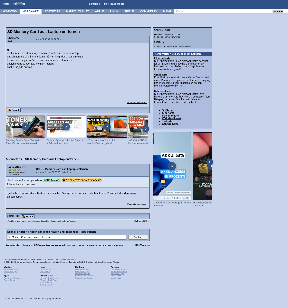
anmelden (94, 4)
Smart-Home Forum (84, 276)
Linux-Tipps (45, 271)
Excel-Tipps (116, 278)
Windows (10, 11)
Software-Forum (118, 269)
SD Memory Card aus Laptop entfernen (52, 245)
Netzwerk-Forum (82, 273)
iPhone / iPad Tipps (48, 280)
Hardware (31, 11)
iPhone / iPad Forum (49, 278)
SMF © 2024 (53, 259)
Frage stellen (117, 4)
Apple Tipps (9, 280)
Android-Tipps (46, 284)
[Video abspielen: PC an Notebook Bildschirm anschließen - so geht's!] (107, 127)
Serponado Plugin (110, 262)
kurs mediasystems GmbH (73, 262)
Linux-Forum (45, 269)
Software (52, 11)
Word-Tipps (116, 276)
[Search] (278, 11)
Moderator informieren (137, 102)
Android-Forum (46, 282)
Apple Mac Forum (12, 278)
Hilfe (104, 4)
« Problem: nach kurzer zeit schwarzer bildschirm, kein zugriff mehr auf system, (41, 221)
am (39, 39)
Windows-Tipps (10, 271)
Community (148, 11)
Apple (99, 11)
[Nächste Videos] (145, 128)
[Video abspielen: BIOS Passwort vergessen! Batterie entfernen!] (212, 166)
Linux (114, 11)
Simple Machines (68, 259)
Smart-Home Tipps (83, 278)
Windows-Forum (11, 269)
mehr (167, 11)
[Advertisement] (118, 69)
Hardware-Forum (82, 269)
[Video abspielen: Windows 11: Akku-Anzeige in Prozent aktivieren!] (172, 166)
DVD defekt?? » (141, 221)
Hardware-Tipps (82, 271)
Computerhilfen (13, 245)
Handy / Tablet (77, 11)
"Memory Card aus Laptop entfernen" (106, 245)
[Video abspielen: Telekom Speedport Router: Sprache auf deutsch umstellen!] (66, 127)
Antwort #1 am (44, 172)
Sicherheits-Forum (119, 271)
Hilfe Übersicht (142, 245)
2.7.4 (43, 259)
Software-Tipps (117, 273)
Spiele (129, 11)
